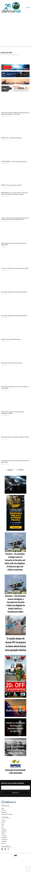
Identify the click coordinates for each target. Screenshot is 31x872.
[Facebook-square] (2, 849)
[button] (27, 7)
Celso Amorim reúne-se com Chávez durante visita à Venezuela (15, 461)
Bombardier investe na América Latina (11, 363)
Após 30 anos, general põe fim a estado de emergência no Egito (12, 412)
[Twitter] (5, 849)
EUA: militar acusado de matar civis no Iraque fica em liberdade (14, 387)
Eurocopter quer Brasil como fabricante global (14, 292)
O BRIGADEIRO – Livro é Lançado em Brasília (14, 161)
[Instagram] (8, 849)
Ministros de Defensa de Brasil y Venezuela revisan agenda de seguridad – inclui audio (15, 113)
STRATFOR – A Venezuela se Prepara (11, 138)
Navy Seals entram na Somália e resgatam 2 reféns (15, 437)
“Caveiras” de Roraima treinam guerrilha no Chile (14, 268)
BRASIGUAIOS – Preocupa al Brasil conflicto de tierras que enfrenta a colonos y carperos (14, 193)
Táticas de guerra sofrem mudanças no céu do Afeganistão (13, 243)
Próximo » (21, 470)
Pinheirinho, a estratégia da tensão (10, 339)
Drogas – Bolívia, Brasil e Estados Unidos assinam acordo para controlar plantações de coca (15, 218)
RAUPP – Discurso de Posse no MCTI (11, 185)
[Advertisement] (15, 29)
